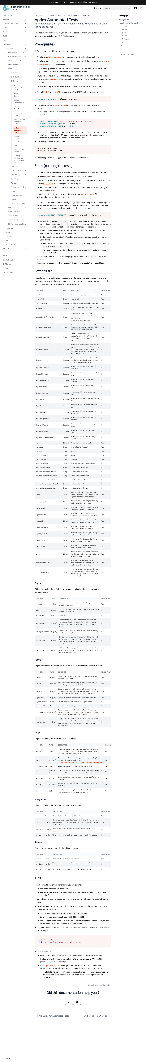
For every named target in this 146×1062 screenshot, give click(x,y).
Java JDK (56, 92)
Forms (124, 32)
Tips (120, 45)
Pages (124, 29)
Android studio (59, 105)
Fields (124, 36)
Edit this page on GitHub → (127, 55)
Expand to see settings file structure (54, 197)
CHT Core (66, 15)
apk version (55, 79)
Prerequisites (124, 20)
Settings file (123, 26)
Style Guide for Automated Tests (53, 1015)
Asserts (125, 42)
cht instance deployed (56, 57)
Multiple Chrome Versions (96, 1015)
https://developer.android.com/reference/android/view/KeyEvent (80, 762)
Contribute (50, 15)
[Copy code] (108, 99)
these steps (48, 183)
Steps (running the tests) (128, 23)
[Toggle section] (25, 20)
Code (59, 15)
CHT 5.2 (88, 2)
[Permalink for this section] (57, 44)
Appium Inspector (51, 965)
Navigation (126, 39)
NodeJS (46, 92)
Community (39, 15)
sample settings (88, 194)
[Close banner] (141, 2)
